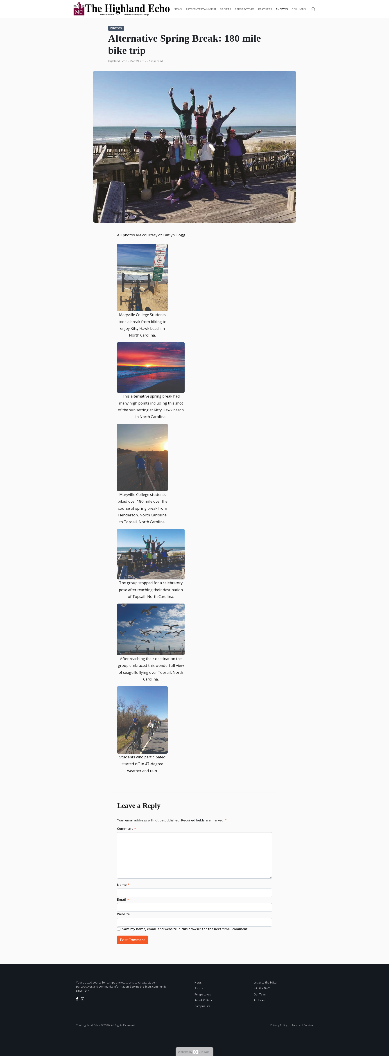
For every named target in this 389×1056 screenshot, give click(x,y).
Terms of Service (302, 1025)
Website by (193, 1051)
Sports (225, 9)
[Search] (314, 9)
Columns (299, 9)
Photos (282, 9)
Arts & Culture (203, 1000)
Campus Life (202, 1006)
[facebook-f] (77, 998)
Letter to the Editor (266, 982)
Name (123, 884)
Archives (259, 1000)
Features (265, 9)
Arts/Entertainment (200, 9)
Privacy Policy (278, 1025)
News (178, 9)
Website (123, 914)
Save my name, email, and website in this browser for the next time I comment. (185, 929)
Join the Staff (261, 988)
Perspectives (245, 9)
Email (123, 899)
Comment (126, 828)
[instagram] (82, 998)
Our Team (260, 994)
